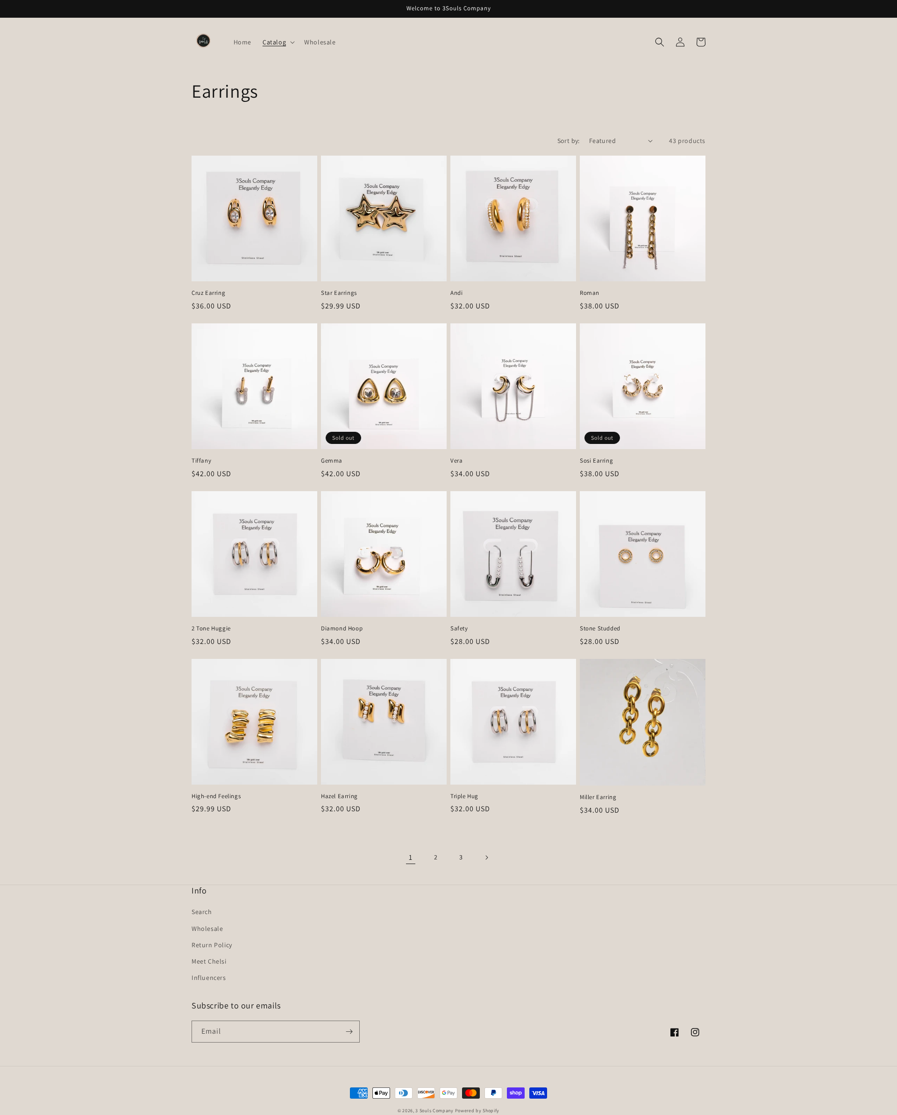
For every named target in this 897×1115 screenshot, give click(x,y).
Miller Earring (598, 797)
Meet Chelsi (209, 961)
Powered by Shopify (477, 1111)
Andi (456, 293)
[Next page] (486, 857)
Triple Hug (464, 796)
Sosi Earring (596, 461)
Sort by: (568, 140)
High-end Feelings (216, 796)
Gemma (331, 461)
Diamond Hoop (342, 628)
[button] (278, 42)
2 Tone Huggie (211, 628)
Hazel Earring (339, 796)
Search (202, 912)
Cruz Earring (208, 293)
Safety (459, 628)
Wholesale (207, 928)
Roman (589, 293)
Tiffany (201, 461)
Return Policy (212, 945)
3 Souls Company (434, 1111)
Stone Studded (600, 628)
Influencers (209, 977)
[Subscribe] (349, 1032)
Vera (456, 461)
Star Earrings (339, 293)
